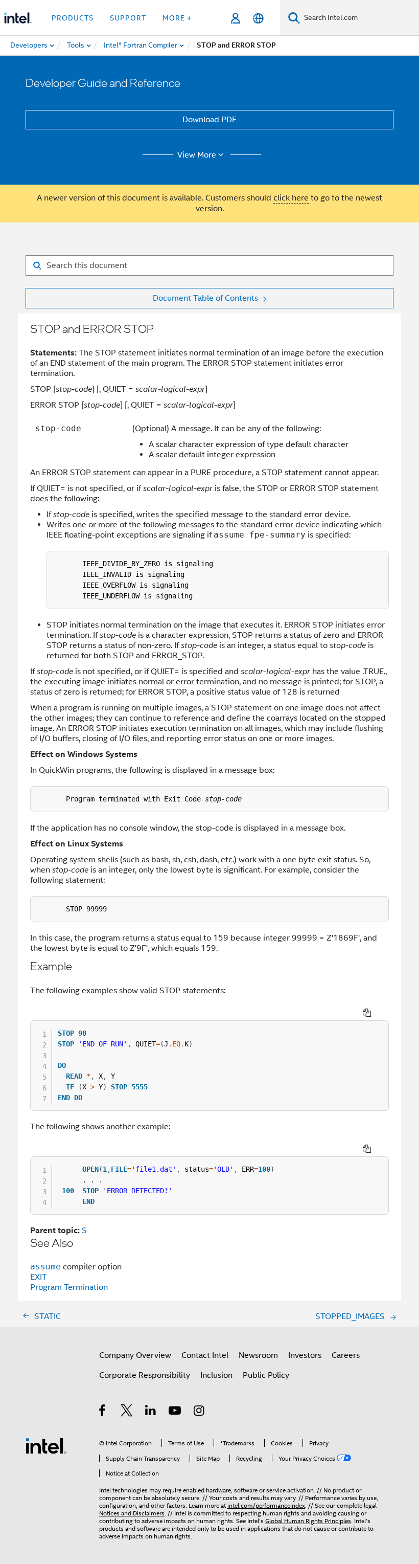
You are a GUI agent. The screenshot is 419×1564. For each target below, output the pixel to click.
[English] (258, 18)
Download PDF (209, 120)
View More (196, 155)
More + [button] (177, 18)
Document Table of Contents (205, 298)
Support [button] (128, 18)
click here (291, 198)
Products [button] (73, 18)
